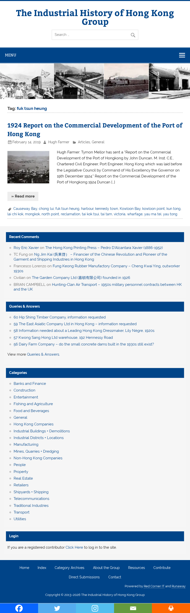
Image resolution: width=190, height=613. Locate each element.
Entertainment (26, 397)
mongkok (32, 214)
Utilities (20, 519)
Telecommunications (31, 498)
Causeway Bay (25, 209)
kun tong (173, 209)
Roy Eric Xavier (26, 247)
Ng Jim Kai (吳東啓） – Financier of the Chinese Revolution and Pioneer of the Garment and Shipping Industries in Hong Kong (90, 257)
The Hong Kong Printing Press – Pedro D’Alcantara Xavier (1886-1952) (104, 247)
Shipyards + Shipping (31, 492)
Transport (21, 512)
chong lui (46, 209)
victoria (119, 214)
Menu (10, 55)
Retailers (21, 485)
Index (42, 568)
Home (24, 568)
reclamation (70, 214)
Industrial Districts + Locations (39, 438)
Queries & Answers (24, 306)
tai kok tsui (90, 214)
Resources (136, 568)
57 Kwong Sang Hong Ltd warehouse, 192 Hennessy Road (63, 337)
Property (21, 471)
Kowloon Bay (130, 209)
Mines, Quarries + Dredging (36, 451)
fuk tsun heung (67, 209)
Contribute (161, 568)
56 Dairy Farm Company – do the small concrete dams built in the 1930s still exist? (84, 344)
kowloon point (153, 209)
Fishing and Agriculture (33, 404)
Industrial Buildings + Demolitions (42, 431)
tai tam (106, 214)
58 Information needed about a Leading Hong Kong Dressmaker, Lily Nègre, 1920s (84, 330)
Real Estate (23, 478)
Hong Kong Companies (33, 424)
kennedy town (106, 209)
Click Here (74, 547)
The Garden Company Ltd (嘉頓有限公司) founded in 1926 (81, 277)
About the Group (106, 568)
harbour (87, 209)
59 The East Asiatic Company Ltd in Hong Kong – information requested (75, 324)
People (20, 465)
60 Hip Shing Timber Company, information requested (60, 317)
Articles (84, 142)
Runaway (179, 586)
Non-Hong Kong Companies (38, 458)
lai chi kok (15, 214)
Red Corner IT (154, 586)
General (98, 142)
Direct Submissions (84, 577)
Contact (114, 577)
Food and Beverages (31, 411)
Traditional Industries (31, 505)
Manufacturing (26, 444)
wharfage (134, 214)
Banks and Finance (30, 383)
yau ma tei (152, 214)
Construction (24, 390)
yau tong (170, 214)
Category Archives (69, 568)
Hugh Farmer (58, 142)
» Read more (23, 196)
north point (50, 214)
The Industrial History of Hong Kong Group (95, 17)
